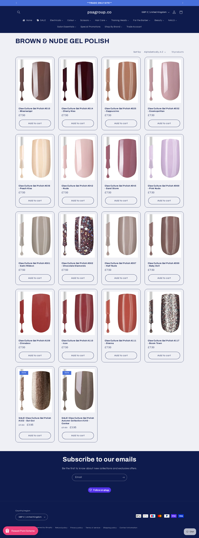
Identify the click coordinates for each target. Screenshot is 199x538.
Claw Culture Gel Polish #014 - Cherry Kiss (77, 109)
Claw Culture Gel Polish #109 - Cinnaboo (34, 341)
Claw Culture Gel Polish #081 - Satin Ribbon (34, 264)
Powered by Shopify (43, 527)
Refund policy (61, 528)
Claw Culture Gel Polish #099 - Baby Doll (163, 264)
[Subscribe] (123, 477)
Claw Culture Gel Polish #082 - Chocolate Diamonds (77, 264)
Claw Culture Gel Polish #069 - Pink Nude (163, 187)
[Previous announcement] (16, 3)
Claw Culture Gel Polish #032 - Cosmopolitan (163, 109)
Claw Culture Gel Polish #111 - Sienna (120, 341)
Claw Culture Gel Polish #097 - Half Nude (120, 264)
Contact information (128, 528)
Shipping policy (110, 528)
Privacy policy (76, 528)
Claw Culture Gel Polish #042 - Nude (77, 187)
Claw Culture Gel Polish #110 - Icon (77, 341)
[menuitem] (27, 20)
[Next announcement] (182, 3)
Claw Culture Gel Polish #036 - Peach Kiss (34, 187)
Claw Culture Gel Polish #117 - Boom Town (163, 341)
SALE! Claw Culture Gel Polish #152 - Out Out (35, 419)
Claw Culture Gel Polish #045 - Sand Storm (120, 187)
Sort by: (137, 52)
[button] (18, 12)
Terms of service (93, 528)
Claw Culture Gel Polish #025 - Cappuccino (120, 109)
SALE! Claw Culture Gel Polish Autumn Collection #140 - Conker (78, 420)
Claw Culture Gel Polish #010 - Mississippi (34, 109)
